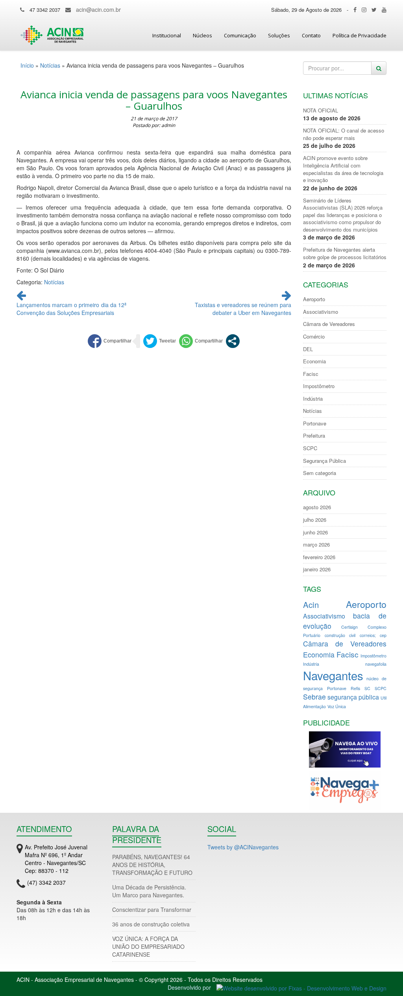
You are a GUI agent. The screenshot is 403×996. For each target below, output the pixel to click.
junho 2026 (315, 532)
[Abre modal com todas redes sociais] (233, 341)
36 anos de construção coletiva (151, 924)
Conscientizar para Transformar (151, 909)
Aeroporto (314, 299)
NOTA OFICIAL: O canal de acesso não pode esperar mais (343, 134)
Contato (311, 35)
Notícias (50, 65)
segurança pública (353, 696)
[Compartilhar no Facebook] (109, 341)
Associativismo (320, 311)
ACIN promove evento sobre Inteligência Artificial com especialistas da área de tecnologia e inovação (343, 169)
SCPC (310, 448)
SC (367, 688)
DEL (308, 349)
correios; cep (373, 635)
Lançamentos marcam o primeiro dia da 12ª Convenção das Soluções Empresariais (71, 309)
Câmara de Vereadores (329, 324)
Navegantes (333, 675)
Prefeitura (314, 435)
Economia (314, 361)
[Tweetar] (159, 341)
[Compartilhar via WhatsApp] (201, 341)
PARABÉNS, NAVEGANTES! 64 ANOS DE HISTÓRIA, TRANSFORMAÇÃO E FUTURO (152, 864)
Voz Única (336, 706)
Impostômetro (319, 386)
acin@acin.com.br (98, 9)
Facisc (310, 373)
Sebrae (314, 696)
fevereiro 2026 (319, 557)
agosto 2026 (317, 507)
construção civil (340, 635)
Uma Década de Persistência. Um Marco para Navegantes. (149, 891)
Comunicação (240, 35)
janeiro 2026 (317, 569)
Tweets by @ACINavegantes (243, 847)
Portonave (314, 423)
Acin (311, 604)
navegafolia (375, 664)
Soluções (279, 35)
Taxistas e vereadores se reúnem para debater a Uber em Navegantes (243, 309)
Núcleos (202, 35)
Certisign (349, 627)
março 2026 (316, 544)
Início (27, 65)
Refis (355, 688)
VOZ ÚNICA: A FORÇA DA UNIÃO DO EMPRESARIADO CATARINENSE (148, 946)
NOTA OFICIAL (320, 110)
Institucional (166, 35)
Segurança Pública (324, 460)
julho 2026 (314, 519)
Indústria (313, 398)
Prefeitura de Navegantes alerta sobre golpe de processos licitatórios (344, 253)
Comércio (314, 336)
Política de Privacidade (359, 35)
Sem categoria (319, 473)
